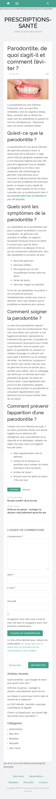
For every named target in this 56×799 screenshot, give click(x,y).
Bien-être (14, 733)
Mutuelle (14, 743)
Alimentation (16, 729)
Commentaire (15, 536)
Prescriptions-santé (28, 22)
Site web (11, 601)
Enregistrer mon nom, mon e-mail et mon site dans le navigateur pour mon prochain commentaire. (27, 623)
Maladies (26, 489)
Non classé (15, 748)
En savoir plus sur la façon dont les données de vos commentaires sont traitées (25, 647)
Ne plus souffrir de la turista (22, 500)
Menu (16, 3)
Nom (10, 574)
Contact (43, 782)
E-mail (11, 587)
